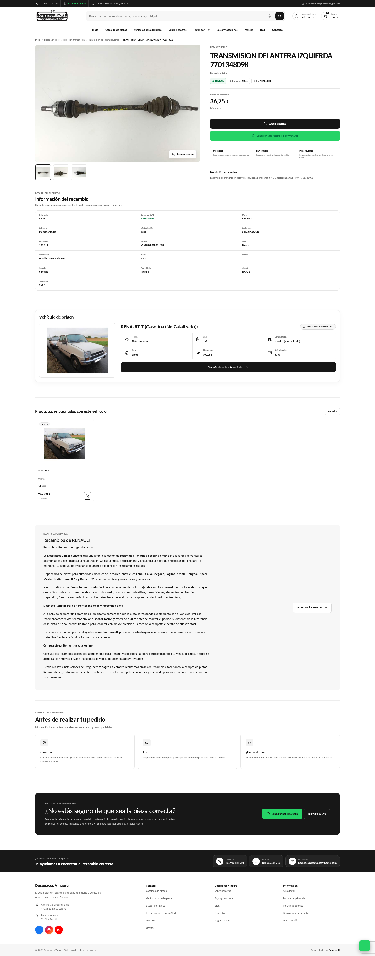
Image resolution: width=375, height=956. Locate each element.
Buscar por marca (155, 905)
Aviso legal (289, 891)
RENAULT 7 (43, 470)
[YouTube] (59, 930)
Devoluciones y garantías (296, 913)
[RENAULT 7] (65, 443)
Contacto (277, 30)
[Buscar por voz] (269, 16)
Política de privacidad (294, 898)
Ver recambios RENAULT (309, 607)
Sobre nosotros (178, 30)
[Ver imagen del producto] (43, 172)
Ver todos (332, 411)
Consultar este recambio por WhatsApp (278, 135)
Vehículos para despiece (148, 30)
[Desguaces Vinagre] (52, 16)
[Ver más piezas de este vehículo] (77, 350)
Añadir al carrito (277, 123)
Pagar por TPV (202, 30)
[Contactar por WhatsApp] (364, 945)
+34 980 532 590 (317, 813)
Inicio (95, 30)
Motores (150, 920)
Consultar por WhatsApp (285, 813)
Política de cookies (293, 905)
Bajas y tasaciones (227, 30)
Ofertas (150, 928)
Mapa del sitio (290, 920)
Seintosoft (334, 950)
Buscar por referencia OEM (161, 913)
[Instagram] (49, 930)
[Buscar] (279, 16)
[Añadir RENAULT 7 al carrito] (87, 496)
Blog (262, 30)
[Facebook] (39, 930)
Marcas (249, 30)
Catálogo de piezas (116, 30)
